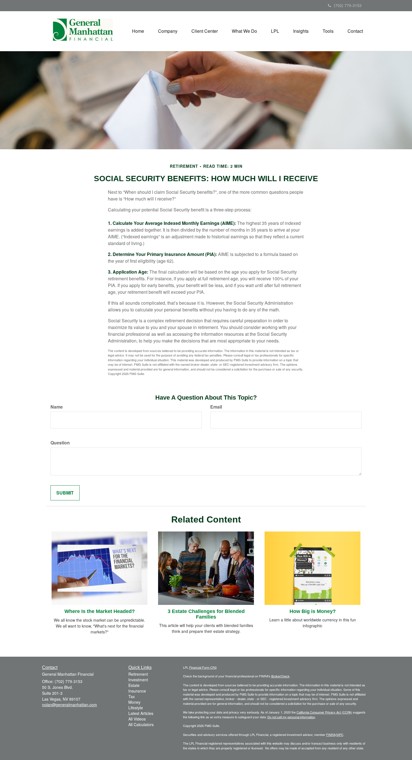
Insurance (137, 691)
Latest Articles (140, 713)
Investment (138, 679)
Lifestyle (135, 707)
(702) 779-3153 (348, 5)
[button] (167, 31)
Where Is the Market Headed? (99, 611)
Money (134, 702)
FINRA (330, 734)
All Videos (137, 719)
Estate (134, 685)
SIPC (339, 734)
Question (60, 443)
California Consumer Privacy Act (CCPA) (324, 712)
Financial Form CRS (203, 667)
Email (216, 407)
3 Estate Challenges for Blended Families (206, 614)
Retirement (138, 674)
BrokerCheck (280, 676)
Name (56, 407)
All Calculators (141, 724)
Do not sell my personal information (291, 717)
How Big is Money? (313, 611)
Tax (131, 696)
